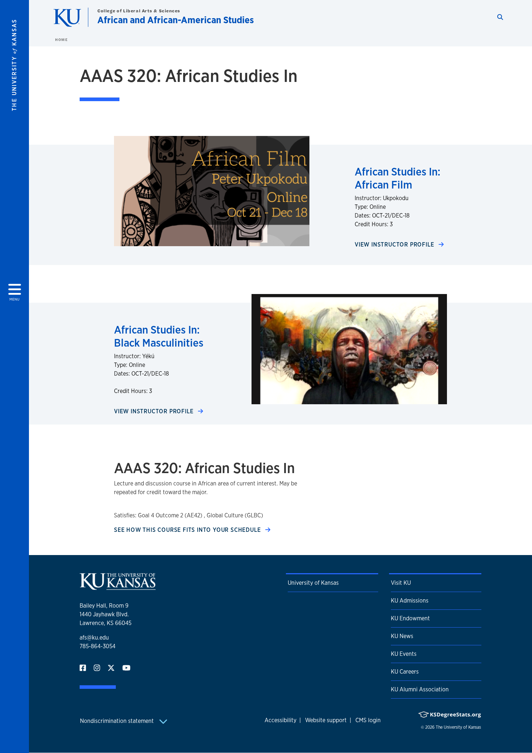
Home (61, 39)
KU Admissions (409, 600)
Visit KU (401, 583)
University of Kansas (313, 583)
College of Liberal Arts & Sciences (138, 11)
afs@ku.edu (94, 637)
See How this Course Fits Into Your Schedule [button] (188, 530)
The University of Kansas (458, 727)
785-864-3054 (97, 646)
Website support (326, 720)
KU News (402, 636)
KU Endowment (410, 618)
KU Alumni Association (420, 689)
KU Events (404, 654)
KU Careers (405, 671)
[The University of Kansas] (118, 587)
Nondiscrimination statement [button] (117, 721)
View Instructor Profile (395, 244)
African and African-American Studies (175, 19)
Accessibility (280, 720)
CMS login (368, 720)
